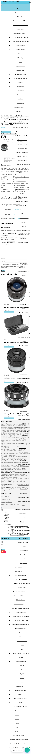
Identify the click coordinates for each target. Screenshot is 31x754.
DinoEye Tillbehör (22, 587)
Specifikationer (8, 160)
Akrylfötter (22, 673)
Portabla (20, 702)
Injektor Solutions (14, 504)
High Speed (22, 267)
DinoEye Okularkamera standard (22, 583)
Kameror (20, 694)
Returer (17, 727)
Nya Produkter (18, 567)
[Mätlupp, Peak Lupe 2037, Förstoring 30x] (4, 147)
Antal (2, 130)
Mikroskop (18, 131)
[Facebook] (2, 137)
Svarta (22, 645)
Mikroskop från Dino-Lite (20, 205)
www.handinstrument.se (7, 469)
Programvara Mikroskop (20, 661)
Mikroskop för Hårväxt (22, 144)
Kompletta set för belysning (20, 595)
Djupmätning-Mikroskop (20, 690)
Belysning (22, 678)
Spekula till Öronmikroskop (23, 164)
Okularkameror (18, 571)
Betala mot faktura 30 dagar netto (8, 133)
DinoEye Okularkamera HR (22, 579)
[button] (27, 750)
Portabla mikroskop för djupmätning (20, 616)
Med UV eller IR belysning (24, 419)
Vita (22, 649)
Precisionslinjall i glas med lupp (20, 127)
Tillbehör (22, 522)
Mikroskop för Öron (22, 160)
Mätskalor (20, 637)
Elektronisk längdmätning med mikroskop (20, 119)
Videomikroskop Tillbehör (20, 706)
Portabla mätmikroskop (20, 612)
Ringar (22, 682)
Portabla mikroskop (18, 604)
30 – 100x (17, 218)
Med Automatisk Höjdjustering (22, 177)
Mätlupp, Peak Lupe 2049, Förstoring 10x (16, 307)
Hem (17, 8)
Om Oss (17, 719)
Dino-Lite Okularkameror (20, 575)
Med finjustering (22, 181)
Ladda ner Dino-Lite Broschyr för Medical (18, 743)
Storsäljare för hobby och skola (22, 509)
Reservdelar (20, 669)
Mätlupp (16, 209)
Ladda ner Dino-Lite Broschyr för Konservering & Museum (19, 534)
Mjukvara (22, 665)
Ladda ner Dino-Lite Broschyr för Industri (18, 739)
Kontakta (17, 715)
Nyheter (17, 710)
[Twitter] (3, 137)
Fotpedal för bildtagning (23, 542)
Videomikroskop (19, 686)
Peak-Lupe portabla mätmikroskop (20, 608)
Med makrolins (22, 448)
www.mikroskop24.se (6, 475)
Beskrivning (7, 157)
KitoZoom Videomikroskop (20, 698)
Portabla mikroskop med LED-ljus (20, 620)
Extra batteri (25, 538)
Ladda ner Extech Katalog (18, 735)
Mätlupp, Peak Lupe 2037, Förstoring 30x (16, 414)
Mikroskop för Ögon (22, 156)
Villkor (17, 723)
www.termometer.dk (6, 481)
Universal (22, 193)
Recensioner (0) (8, 161)
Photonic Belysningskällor (19, 591)
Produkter (17, 12)
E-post (3, 261)
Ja (14, 214)
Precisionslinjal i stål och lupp (20, 123)
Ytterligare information (10, 158)
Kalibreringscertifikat (22, 641)
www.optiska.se (5, 487)
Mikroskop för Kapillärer (22, 152)
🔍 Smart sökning (17, 750)
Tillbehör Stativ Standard (22, 201)
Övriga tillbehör (23, 563)
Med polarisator (23, 263)
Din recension (5, 245)
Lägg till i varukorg (9, 312)
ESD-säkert (22, 172)
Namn (3, 258)
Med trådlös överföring (23, 242)
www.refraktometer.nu (6, 484)
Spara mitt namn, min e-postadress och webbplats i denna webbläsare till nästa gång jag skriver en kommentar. (15, 266)
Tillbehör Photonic (20, 600)
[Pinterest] (5, 137)
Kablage (24, 546)
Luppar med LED (5, 142)
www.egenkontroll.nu (6, 472)
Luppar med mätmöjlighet (17, 142)
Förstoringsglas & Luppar (17, 116)
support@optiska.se (6, 502)
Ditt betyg (4, 242)
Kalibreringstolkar (24, 550)
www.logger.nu (5, 478)
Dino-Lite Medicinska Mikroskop (20, 136)
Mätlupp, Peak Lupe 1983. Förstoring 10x (16, 378)
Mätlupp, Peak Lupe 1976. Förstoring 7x (16, 342)
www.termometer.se (6, 466)
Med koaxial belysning (23, 234)
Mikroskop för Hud (22, 148)
